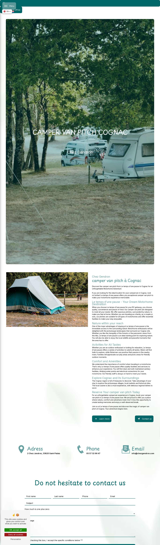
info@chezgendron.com (143, 453)
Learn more (104, 419)
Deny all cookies (15, 534)
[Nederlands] (13, 11)
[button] (7, 11)
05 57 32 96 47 (93, 453)
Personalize (16, 539)
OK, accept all (15, 530)
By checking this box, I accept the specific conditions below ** (55, 540)
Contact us (147, 419)
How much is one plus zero (37, 509)
